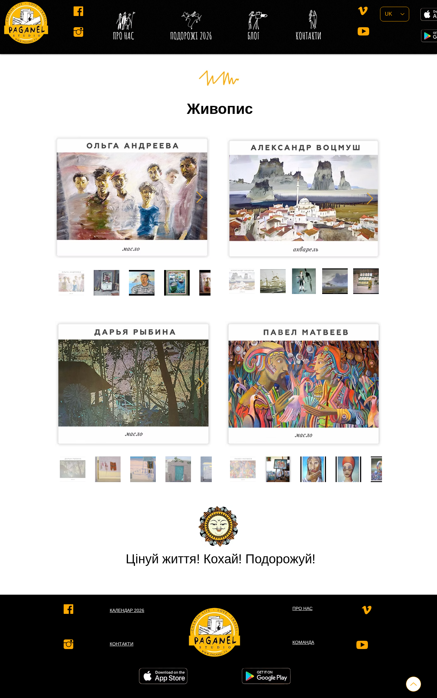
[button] (254, 35)
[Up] (413, 684)
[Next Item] (199, 197)
